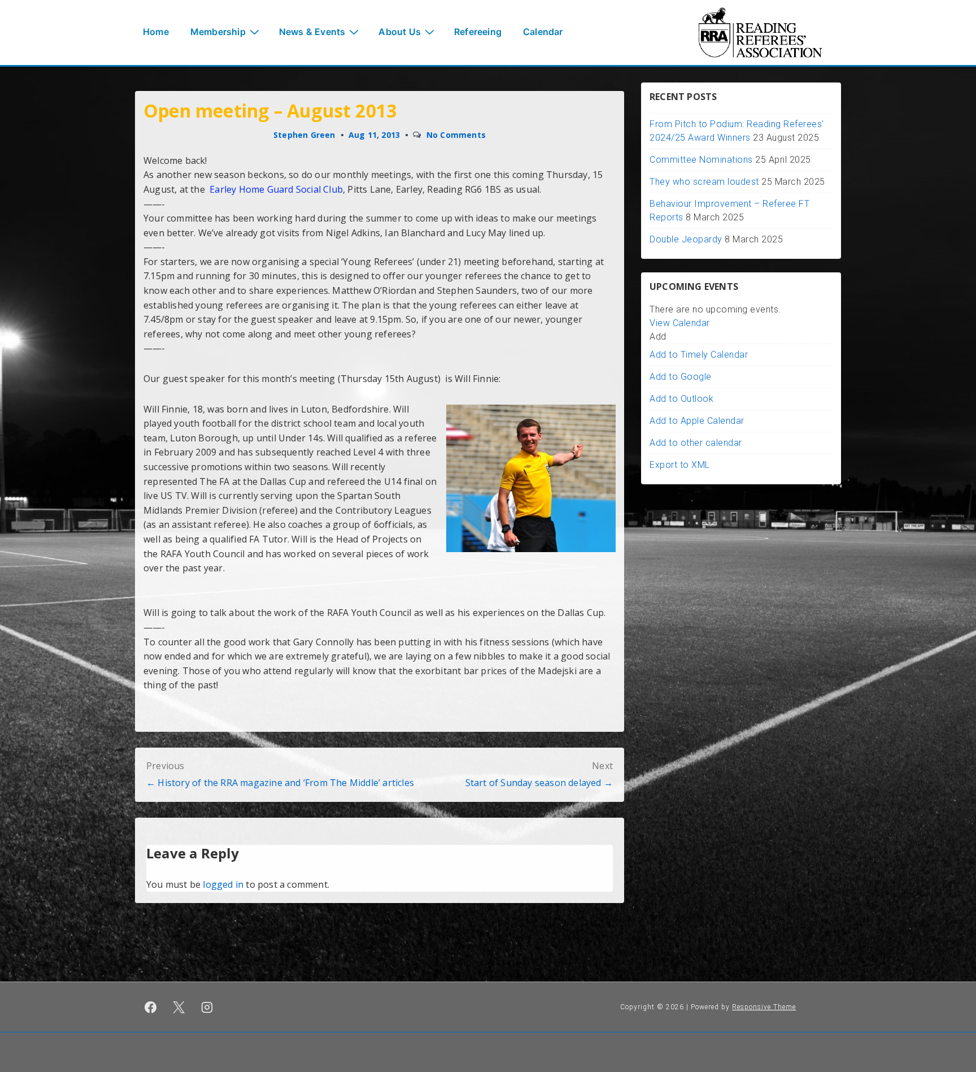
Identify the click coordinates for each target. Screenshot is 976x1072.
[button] (658, 336)
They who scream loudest (704, 181)
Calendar (543, 31)
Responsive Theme (764, 1007)
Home (156, 31)
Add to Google (681, 376)
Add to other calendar (696, 442)
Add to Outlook (681, 398)
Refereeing (478, 31)
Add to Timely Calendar (699, 354)
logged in (223, 884)
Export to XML (680, 464)
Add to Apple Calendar (697, 420)
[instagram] (207, 1007)
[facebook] (151, 1007)
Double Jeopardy (686, 239)
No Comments (456, 134)
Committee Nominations (701, 159)
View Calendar (680, 323)
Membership (218, 31)
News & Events (312, 31)
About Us (399, 31)
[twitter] (179, 1007)
